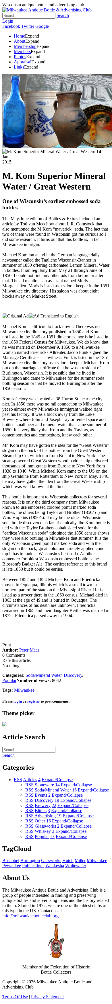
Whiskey (43, 831)
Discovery (73, 675)
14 (57, 784)
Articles (30, 779)
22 (54, 805)
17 (52, 836)
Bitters (41, 810)
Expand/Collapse (57, 779)
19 (57, 800)
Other (40, 820)
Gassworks (51, 860)
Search (63, 15)
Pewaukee (11, 865)
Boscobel (10, 860)
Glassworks (45, 826)
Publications (33, 865)
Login (7, 21)
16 (74, 789)
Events (41, 795)
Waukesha (54, 865)
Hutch (68, 860)
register (33, 701)
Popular (9, 680)
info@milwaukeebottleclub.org (30, 915)
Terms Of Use (15, 996)
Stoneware (44, 784)
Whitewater (75, 865)
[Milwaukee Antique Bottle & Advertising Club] (47, 9)
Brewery (43, 805)
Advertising (45, 815)
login (17, 701)
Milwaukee (24, 690)
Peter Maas (29, 650)
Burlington (30, 860)
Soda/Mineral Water (43, 675)
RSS (18, 779)
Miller (80, 860)
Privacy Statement (47, 996)
